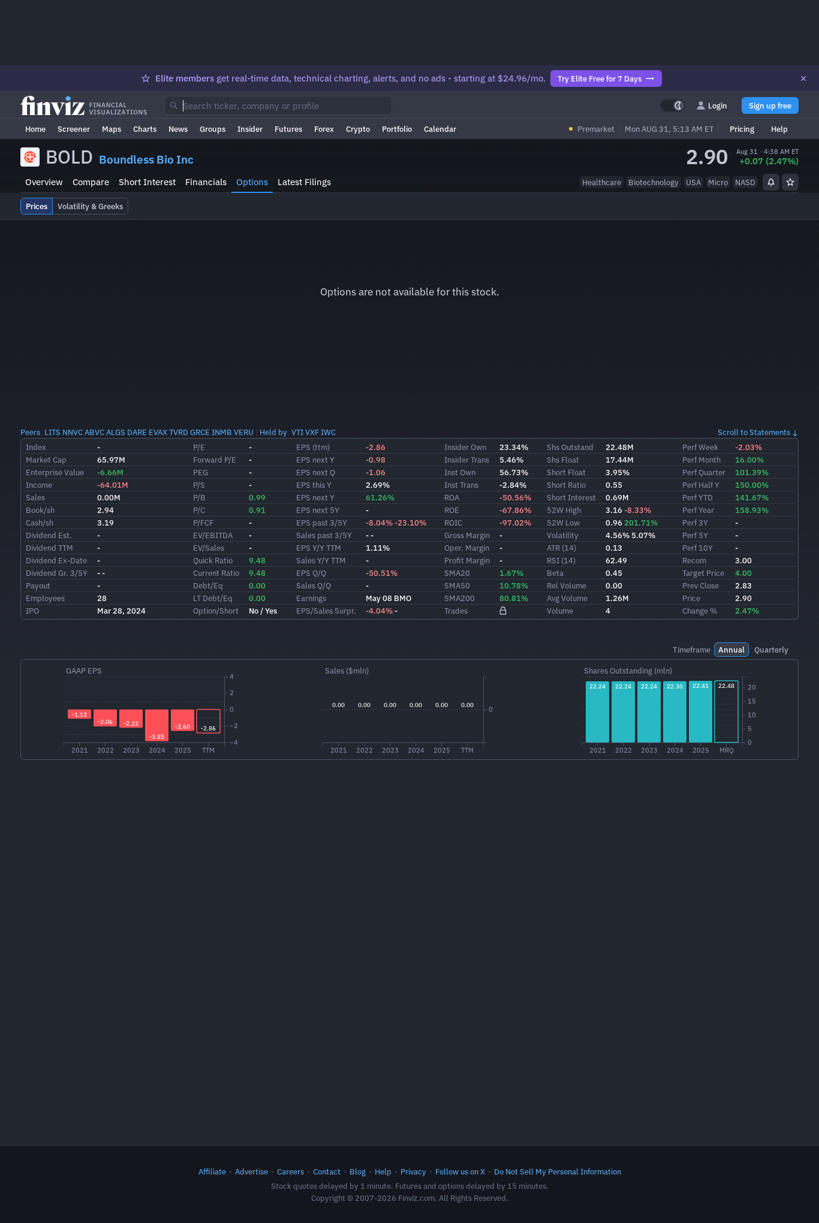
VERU (244, 432)
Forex (324, 129)
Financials (206, 182)
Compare (91, 182)
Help (779, 129)
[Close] (803, 78)
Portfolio (397, 129)
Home (35, 129)
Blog (358, 1171)
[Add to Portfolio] (790, 182)
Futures (288, 129)
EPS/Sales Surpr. (326, 610)
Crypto (358, 129)
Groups (212, 129)
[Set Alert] (771, 182)
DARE (137, 432)
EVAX (158, 432)
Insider (250, 129)
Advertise (251, 1171)
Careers (290, 1171)
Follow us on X (460, 1171)
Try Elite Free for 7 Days (600, 78)
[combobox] (278, 105)
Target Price (703, 573)
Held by (273, 432)
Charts (144, 129)
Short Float (566, 472)
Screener (74, 129)
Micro (718, 182)
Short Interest (147, 182)
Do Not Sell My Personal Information (557, 1171)
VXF (312, 432)
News (178, 129)
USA (693, 182)
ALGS (115, 432)
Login (717, 105)
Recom (694, 560)
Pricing (742, 129)
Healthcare (601, 182)
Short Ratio (566, 485)
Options (252, 182)
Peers (30, 432)
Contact (327, 1171)
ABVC (94, 432)
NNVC (72, 432)
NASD (745, 182)
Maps (111, 129)
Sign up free (770, 105)
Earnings (311, 598)
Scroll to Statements (754, 432)
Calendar (440, 129)
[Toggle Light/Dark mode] (672, 105)
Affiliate (212, 1171)
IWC (328, 432)
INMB (222, 432)
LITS (52, 432)
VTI (297, 432)
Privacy (413, 1171)
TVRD (178, 432)
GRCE (200, 432)
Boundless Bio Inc (146, 159)
